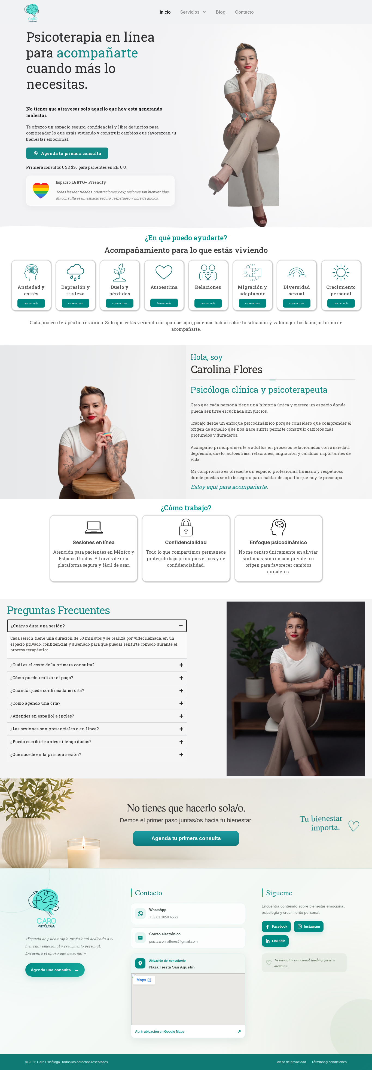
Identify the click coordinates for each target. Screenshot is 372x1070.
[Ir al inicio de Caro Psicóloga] (45, 908)
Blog (220, 12)
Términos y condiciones (329, 1062)
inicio (165, 12)
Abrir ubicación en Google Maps (188, 1031)
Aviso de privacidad (291, 1062)
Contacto (244, 12)
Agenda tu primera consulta (186, 838)
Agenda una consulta (55, 970)
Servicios (189, 12)
